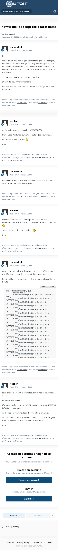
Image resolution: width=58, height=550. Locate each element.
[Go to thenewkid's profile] (5, 48)
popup (52, 287)
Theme (9, 542)
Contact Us (37, 542)
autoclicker (22, 102)
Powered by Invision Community (29, 546)
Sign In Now (29, 499)
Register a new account (29, 480)
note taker (42, 102)
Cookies (48, 542)
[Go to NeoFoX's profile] (5, 123)
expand (44, 287)
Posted (21, 50)
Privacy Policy (23, 542)
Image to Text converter (38, 157)
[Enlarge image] (26, 139)
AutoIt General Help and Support (34, 37)
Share (14, 515)
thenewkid (9, 34)
